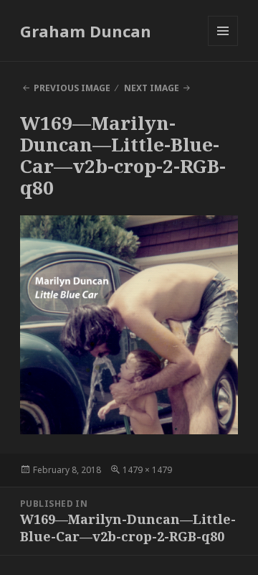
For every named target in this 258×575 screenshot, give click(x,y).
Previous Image (72, 88)
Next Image (151, 88)
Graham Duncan (85, 31)
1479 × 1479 (147, 470)
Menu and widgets (223, 45)
